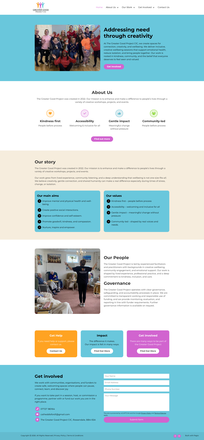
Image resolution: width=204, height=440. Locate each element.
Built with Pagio (192, 435)
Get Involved (145, 7)
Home (99, 7)
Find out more (102, 139)
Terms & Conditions (75, 435)
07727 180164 (48, 409)
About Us (111, 7)
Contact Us (163, 7)
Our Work (127, 7)
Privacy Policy (60, 435)
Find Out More (102, 351)
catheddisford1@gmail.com (55, 414)
